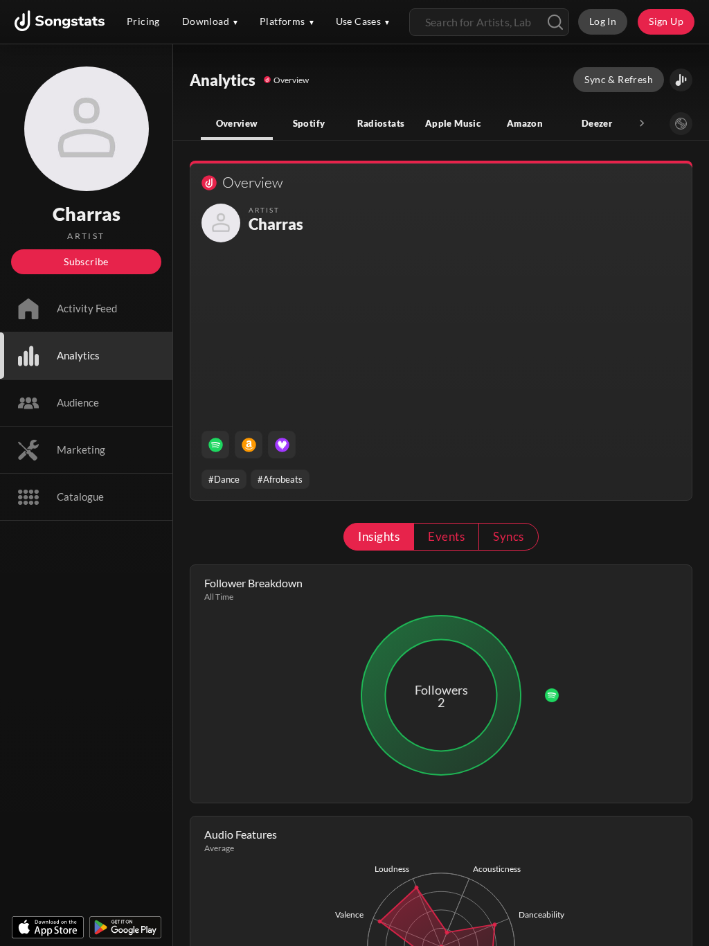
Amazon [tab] (525, 123)
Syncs (508, 536)
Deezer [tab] (597, 123)
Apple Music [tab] (453, 123)
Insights (379, 536)
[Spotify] (215, 444)
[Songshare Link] (681, 80)
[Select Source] (681, 123)
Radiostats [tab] (381, 123)
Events (446, 536)
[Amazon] (248, 444)
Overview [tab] (237, 123)
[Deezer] (282, 444)
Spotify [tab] (309, 123)
